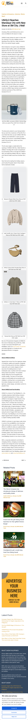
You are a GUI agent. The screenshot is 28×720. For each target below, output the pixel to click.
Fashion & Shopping (8, 14)
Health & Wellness (7, 496)
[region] (14, 706)
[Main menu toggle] (21, 3)
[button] (25, 3)
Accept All (14, 708)
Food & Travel (6, 526)
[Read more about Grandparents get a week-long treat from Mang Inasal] (13, 540)
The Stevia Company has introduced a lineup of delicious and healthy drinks (13, 491)
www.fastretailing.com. (19, 453)
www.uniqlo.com (6, 453)
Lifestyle (17, 14)
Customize (14, 712)
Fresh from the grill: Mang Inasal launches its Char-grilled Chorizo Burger (13, 522)
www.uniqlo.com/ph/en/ (19, 346)
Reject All (14, 716)
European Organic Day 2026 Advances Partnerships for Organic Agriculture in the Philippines (13, 621)
